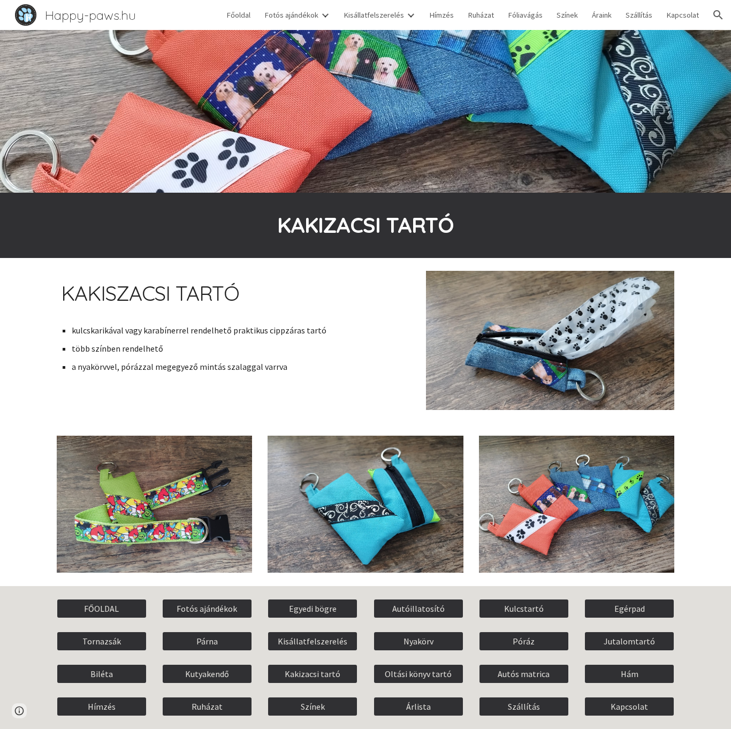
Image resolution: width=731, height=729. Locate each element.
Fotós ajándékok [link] (291, 15)
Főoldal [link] (238, 15)
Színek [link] (567, 15)
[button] (718, 15)
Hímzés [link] (441, 15)
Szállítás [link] (639, 15)
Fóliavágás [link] (525, 15)
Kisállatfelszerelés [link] (374, 15)
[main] (365, 225)
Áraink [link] (602, 15)
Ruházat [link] (481, 15)
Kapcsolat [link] (682, 15)
